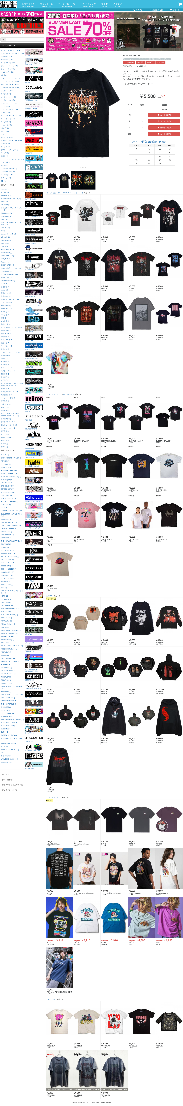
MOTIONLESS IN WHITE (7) (10, 633)
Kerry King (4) (5, 581)
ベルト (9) (4, 134)
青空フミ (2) (5, 287)
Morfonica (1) (5, 243)
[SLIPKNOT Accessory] (59, 667)
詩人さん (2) (5, 349)
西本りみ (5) (5, 410)
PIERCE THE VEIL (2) (8, 674)
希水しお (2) (5, 312)
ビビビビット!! (30, 510)
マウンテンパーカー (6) (9, 103)
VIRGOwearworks (31, 100)
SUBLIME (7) (5, 729)
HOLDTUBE (29, 733)
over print (28, 64)
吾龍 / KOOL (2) (6, 333)
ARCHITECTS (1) (7, 467)
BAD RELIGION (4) (7, 486)
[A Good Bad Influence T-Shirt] (59, 819)
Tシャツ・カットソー (130, 59)
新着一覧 (176, 9)
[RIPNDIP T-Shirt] (114, 819)
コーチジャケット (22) (8, 97)
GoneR (27, 475)
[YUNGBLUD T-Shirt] (86, 1021)
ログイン (139, 9)
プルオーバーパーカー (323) (10, 87)
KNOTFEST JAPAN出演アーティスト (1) (12, 592)
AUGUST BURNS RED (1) (10, 473)
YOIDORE (28, 153)
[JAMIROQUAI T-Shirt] (59, 465)
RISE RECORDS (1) (8, 698)
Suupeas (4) (5, 361)
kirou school (29, 768)
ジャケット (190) (7, 91)
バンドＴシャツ (88, 4)
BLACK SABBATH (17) (8, 498)
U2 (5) (3, 753)
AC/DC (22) (5, 461)
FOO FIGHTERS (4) (7, 563)
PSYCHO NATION (31, 109)
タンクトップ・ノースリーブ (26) (12, 53)
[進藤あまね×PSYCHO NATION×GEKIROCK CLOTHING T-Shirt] (59, 967)
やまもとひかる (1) (7, 437)
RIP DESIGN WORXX (32, 750)
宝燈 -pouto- (29, 331)
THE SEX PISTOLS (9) (8, 704)
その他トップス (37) (8, 100)
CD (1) (3, 181)
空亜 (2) (3, 318)
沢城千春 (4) (5, 343)
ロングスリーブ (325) (8, 63)
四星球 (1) (4, 358)
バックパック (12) (7, 137)
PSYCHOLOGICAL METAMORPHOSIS (31, 670)
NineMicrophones (31, 358)
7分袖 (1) (4, 75)
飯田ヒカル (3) (6, 293)
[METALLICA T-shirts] (59, 1070)
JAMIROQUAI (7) (7, 575)
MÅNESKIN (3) (6, 611)
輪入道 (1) (4, 447)
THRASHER (29, 457)
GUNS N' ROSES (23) (8, 569)
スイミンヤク (29, 643)
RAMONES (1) (6, 691)
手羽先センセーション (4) (9, 391)
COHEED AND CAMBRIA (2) (11, 525)
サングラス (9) (6, 122)
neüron (27, 402)
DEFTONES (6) (6, 538)
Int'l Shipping (129, 62)
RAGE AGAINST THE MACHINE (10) (12, 687)
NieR (27, 537)
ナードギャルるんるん (32, 528)
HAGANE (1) (5, 228)
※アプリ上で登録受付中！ (152, 142)
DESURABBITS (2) (7, 213)
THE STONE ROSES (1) (9, 722)
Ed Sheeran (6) (6, 547)
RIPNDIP (28, 171)
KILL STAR (29, 225)
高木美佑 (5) (5, 374)
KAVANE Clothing (31, 199)
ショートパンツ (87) (8, 69)
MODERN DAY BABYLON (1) (11, 630)
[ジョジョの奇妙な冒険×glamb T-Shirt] (86, 868)
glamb (27, 82)
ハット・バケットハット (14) (11, 115)
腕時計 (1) (4, 156)
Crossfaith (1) (5, 205)
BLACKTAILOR (30, 243)
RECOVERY (29, 270)
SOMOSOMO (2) (6, 271)
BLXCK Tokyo (30, 554)
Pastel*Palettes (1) (7, 249)
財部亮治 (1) (5, 377)
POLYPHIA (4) (6, 680)
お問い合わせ (7, 779)
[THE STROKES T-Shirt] (169, 465)
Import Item (29, 715)
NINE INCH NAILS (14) (9, 649)
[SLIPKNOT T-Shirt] (59, 215)
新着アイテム (28, 4)
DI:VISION (28, 563)
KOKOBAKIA (29, 448)
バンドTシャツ (166, 59)
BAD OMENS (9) (6, 483)
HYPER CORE (30, 616)
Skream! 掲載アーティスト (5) (11, 268)
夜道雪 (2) (4, 443)
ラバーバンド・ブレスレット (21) (12, 159)
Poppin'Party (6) (6, 252)
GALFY (27, 56)
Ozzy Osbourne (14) (8, 658)
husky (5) (4, 231)
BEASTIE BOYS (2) (7, 489)
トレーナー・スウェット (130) (11, 78)
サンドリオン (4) (6, 346)
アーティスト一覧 (66, 4)
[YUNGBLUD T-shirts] (86, 1070)
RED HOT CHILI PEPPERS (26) (12, 694)
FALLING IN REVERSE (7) (10, 556)
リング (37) (5, 153)
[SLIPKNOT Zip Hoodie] (169, 667)
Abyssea (28, 278)
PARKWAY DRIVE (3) (8, 671)
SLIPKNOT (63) (6, 716)
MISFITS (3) (5, 627)
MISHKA (28, 598)
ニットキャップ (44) (8, 119)
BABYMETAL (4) (6, 195)
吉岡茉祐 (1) (5, 440)
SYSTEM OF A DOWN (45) (10, 735)
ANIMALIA (28, 634)
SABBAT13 (29, 367)
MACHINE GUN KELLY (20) (10, 608)
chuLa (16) (4, 201)
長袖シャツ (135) (7, 59)
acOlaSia (28, 697)
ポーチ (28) (5, 131)
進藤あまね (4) (6, 355)
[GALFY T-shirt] (141, 917)
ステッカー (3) (6, 178)
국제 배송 (160, 62)
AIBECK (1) (5, 189)
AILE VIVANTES (30, 545)
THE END (28, 420)
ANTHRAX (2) (6, 464)
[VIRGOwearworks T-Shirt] (141, 868)
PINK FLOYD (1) (6, 677)
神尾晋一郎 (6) (6, 305)
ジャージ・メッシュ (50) (9, 66)
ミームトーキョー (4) (8, 428)
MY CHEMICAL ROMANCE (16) (12, 646)
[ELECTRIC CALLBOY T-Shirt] (59, 416)
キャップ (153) (6, 112)
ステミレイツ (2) (6, 368)
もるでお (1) (5, 434)
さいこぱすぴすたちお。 (33, 305)
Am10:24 (28, 376)
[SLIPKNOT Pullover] (59, 716)
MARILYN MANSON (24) (9, 615)
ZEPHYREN (29, 680)
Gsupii (27, 411)
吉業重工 (28, 261)
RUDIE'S (28, 162)
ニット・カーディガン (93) (10, 81)
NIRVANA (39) (6, 652)
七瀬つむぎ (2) (6, 404)
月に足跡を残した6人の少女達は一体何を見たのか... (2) (12, 384)
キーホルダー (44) (7, 175)
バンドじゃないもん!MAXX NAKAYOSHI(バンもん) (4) (10, 414)
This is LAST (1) (6, 277)
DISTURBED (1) (6, 544)
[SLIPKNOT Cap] (59, 617)
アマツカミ (29, 323)
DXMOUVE (29, 385)
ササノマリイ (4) (6, 340)
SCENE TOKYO (30, 73)
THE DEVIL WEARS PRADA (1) (12, 541)
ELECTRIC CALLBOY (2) (9, 550)
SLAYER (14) (5, 710)
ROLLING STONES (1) (8, 701)
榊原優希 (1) (5, 336)
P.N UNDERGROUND (32, 118)
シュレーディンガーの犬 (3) (10, 352)
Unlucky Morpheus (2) (8, 280)
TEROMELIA (29, 651)
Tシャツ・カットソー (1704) (10, 50)
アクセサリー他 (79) (8, 171)
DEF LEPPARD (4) (7, 535)
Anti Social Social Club (33, 689)
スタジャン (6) (6, 94)
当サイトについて (9, 774)
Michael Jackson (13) (8, 624)
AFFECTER (29, 742)
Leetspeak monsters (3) (9, 234)
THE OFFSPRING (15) (8, 743)
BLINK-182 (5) (6, 504)
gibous (27, 208)
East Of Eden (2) (6, 216)
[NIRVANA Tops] (169, 1021)
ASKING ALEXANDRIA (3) (10, 470)
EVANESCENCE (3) (8, 553)
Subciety (28, 91)
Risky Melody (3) (6, 259)
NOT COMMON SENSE (33, 706)
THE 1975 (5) (5, 455)
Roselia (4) (5, 262)
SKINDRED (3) (6, 707)
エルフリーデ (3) (6, 302)
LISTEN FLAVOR (31, 126)
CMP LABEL (29, 340)
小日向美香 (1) (6, 330)
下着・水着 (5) (6, 162)
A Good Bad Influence (32, 217)
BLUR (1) (4, 508)
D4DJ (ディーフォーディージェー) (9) (11, 209)
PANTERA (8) (5, 664)
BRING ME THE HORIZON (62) (11, 511)
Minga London (30, 234)
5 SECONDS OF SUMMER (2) (11, 458)
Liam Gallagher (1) (7, 602)
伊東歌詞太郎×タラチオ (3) (10, 299)
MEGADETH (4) (6, 618)
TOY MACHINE (30, 190)
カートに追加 (165, 115)
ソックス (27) (5, 147)
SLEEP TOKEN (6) (7, 713)
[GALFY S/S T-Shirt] (59, 917)
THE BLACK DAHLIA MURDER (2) (11, 739)
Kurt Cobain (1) (6, 599)
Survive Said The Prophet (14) (11, 274)
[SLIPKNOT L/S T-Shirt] (86, 617)
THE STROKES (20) (8, 726)
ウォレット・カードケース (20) (11, 140)
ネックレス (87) (6, 125)
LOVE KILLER (30, 660)
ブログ (104, 4)
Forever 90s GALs (31, 519)
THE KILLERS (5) (7, 584)
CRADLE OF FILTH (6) (8, 528)
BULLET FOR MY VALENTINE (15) (11, 515)
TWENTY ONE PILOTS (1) (10, 749)
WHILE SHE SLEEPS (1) (9, 759)
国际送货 (140, 62)
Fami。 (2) (4, 219)
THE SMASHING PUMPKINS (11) (12, 719)
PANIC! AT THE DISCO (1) (10, 661)
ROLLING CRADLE (32, 466)
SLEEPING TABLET (32, 314)
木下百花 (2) (5, 315)
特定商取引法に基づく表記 (12, 784)
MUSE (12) (5, 643)
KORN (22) (4, 596)
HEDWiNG (29, 572)
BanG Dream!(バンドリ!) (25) (11, 198)
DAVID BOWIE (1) (7, 531)
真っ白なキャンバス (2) (9, 425)
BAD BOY (28, 492)
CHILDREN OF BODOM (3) (10, 522)
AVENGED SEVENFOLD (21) (11, 476)
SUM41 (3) (4, 732)
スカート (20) (5, 106)
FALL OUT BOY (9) (7, 559)
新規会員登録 (157, 9)
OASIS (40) (5, 655)
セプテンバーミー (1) (8, 371)
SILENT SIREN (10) (7, 265)
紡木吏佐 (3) (5, 388)
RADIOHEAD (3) (6, 683)
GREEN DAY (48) (7, 566)
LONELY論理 (29, 581)
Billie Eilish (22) (6, 495)
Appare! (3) (5, 192)
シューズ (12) (5, 143)
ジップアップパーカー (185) (10, 84)
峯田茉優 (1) (5, 431)
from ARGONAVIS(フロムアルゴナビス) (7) (12, 223)
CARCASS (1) (6, 519)
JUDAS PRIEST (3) (7, 578)
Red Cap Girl (29, 135)
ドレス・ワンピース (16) (9, 109)
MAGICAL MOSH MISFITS (31, 180)
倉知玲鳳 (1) (5, 321)
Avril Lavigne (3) (6, 480)
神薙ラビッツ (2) (6, 308)
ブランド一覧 (46, 4)
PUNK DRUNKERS (32, 144)
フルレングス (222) (7, 72)
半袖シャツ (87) (6, 56)
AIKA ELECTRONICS (32, 501)
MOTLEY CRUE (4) (7, 636)
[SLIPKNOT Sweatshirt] (86, 667)
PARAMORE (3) (6, 667)
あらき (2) (4, 290)
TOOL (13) (4, 746)
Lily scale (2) (5, 237)
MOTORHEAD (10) (7, 639)
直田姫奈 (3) (5, 364)
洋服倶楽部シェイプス (32, 484)
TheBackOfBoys (30, 590)
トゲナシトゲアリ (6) (8, 398)
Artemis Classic (30, 287)
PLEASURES (29, 759)
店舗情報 (117, 4)
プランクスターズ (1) (8, 422)
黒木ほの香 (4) (6, 324)
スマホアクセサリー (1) (9, 168)
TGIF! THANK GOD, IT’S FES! (33, 438)
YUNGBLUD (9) (6, 762)
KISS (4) (4, 587)
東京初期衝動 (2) (6, 395)
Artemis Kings (30, 296)
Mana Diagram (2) (7, 240)
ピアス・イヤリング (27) (9, 150)
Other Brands (29, 724)
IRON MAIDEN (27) (7, 572)
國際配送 (150, 62)
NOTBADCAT (29, 349)
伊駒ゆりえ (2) (6, 296)
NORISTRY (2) (6, 246)
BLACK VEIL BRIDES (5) (9, 501)
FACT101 (28, 607)
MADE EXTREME (31, 429)
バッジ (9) (4, 165)
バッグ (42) (5, 128)
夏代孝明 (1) (5, 401)
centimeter (28, 252)
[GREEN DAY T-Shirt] (59, 1021)
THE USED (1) (6, 756)
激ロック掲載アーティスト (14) (11, 327)
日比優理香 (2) (6, 419)
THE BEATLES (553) (8, 492)
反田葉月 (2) (5, 380)
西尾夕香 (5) (5, 407)
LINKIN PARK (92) (7, 605)
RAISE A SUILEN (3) (8, 256)
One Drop (28, 393)
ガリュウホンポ (30, 625)
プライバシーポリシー (10, 789)
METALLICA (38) (6, 621)
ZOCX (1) (4, 284)
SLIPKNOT (156, 59)
